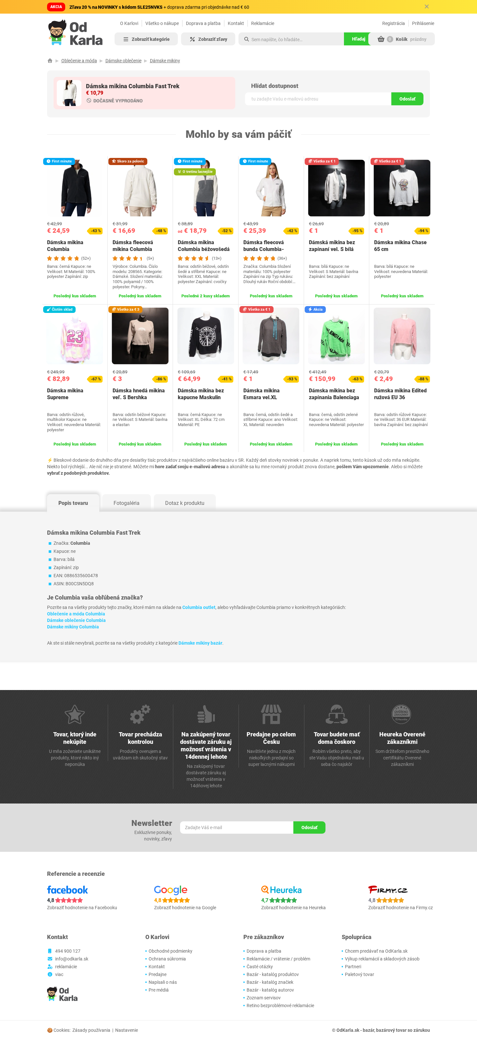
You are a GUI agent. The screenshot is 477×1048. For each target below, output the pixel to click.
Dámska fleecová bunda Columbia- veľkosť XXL (263, 249)
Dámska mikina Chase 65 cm (400, 245)
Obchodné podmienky (170, 951)
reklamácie (66, 966)
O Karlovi (129, 23)
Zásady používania (91, 1030)
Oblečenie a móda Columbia (76, 613)
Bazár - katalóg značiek (270, 982)
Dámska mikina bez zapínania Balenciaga (334, 393)
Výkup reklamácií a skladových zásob (382, 958)
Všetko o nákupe (162, 23)
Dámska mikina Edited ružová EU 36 (400, 393)
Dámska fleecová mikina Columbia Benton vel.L (133, 249)
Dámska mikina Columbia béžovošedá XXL (204, 249)
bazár (368, 1030)
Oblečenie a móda (79, 60)
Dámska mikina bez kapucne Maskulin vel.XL (201, 397)
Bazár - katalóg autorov (270, 990)
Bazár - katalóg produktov (273, 974)
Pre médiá (159, 990)
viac (59, 974)
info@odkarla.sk (71, 958)
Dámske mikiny (165, 60)
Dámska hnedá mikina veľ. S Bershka (139, 393)
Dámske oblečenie (123, 60)
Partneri (353, 966)
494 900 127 (67, 951)
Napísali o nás (163, 982)
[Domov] (50, 60)
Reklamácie (262, 23)
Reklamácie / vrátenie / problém (278, 958)
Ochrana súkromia (167, 958)
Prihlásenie (423, 23)
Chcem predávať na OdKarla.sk (376, 951)
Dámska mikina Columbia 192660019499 (65, 249)
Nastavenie (126, 1030)
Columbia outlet (198, 607)
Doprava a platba (203, 23)
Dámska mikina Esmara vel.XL (261, 393)
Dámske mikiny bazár (200, 643)
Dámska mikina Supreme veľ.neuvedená (65, 397)
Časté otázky (260, 966)
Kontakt (236, 23)
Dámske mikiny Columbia (73, 626)
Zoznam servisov (264, 997)
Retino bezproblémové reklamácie (280, 1005)
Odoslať (407, 98)
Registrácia (393, 23)
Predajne (157, 974)
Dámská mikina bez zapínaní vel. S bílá (332, 245)
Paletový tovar (359, 974)
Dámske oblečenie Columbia (76, 620)
